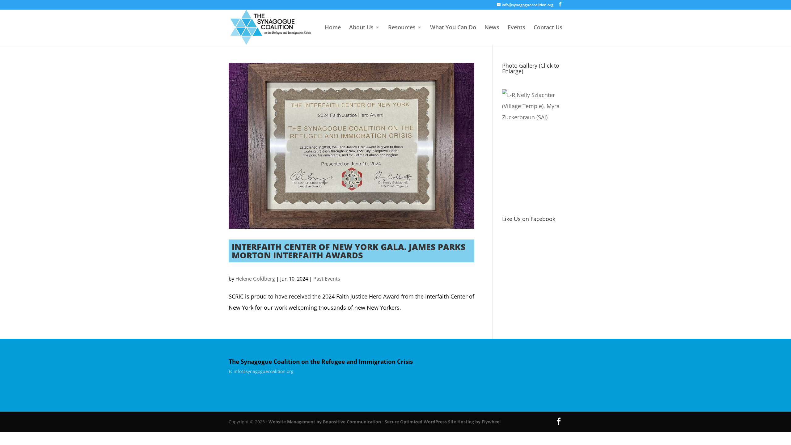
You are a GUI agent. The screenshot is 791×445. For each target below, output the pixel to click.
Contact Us (548, 28)
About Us (361, 28)
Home (333, 28)
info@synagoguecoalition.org (264, 371)
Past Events (326, 278)
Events (516, 28)
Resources (402, 28)
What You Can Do (453, 28)
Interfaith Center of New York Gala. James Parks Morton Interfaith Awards (349, 251)
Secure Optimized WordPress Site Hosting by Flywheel (443, 422)
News (491, 28)
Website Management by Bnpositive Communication (325, 422)
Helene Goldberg (255, 278)
